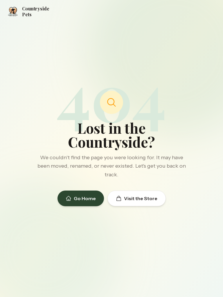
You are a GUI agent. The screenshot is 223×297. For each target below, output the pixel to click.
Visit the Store (140, 198)
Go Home (85, 198)
